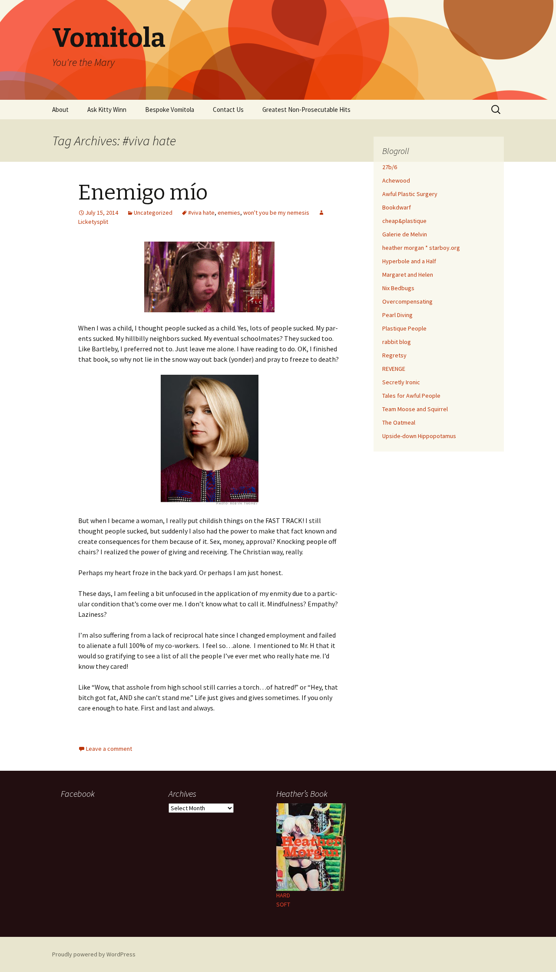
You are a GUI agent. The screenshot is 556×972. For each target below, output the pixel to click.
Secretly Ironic (401, 382)
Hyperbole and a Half (409, 261)
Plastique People (404, 328)
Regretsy (394, 355)
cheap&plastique (404, 221)
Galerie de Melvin (404, 234)
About (60, 109)
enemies (229, 212)
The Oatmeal (398, 422)
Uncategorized (153, 212)
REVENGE (393, 369)
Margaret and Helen (407, 274)
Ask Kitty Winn (106, 109)
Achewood (396, 180)
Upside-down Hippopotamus (419, 436)
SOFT (283, 904)
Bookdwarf (396, 207)
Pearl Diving (397, 315)
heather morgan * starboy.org (421, 248)
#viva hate (201, 212)
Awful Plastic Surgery (409, 194)
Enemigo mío (143, 192)
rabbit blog (396, 342)
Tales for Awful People (411, 395)
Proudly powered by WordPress (94, 954)
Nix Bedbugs (398, 288)
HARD (283, 895)
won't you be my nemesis (276, 212)
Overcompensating (407, 301)
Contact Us (228, 109)
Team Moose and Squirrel (415, 409)
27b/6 (389, 167)
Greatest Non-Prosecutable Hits (306, 109)
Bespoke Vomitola (169, 109)
